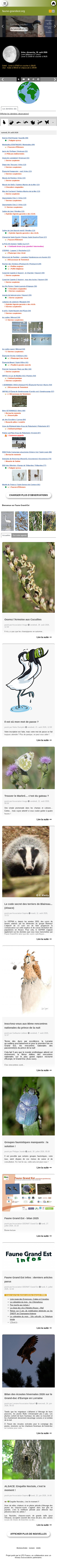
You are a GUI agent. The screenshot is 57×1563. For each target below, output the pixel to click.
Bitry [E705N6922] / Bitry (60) (13, 411)
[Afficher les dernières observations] (14, 114)
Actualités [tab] (6, 535)
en (53, 11)
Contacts (32, 1548)
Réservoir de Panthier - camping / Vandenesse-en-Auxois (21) (26, 257)
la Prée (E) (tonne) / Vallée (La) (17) (15, 244)
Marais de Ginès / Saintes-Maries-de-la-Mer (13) (21, 185)
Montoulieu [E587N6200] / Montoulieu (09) (18, 145)
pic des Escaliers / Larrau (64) (14, 420)
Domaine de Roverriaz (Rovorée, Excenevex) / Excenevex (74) (26, 459)
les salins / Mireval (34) (11, 317)
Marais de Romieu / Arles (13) (13, 178)
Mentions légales (22, 1548)
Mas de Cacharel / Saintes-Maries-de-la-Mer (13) (21, 191)
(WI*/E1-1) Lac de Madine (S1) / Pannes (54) (19, 376)
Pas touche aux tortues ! (20, 1305)
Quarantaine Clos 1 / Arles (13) (14, 198)
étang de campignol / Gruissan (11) (15, 158)
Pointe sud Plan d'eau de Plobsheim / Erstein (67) (21, 433)
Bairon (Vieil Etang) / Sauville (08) (15, 138)
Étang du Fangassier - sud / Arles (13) (17, 171)
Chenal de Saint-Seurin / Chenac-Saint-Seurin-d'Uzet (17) (24, 237)
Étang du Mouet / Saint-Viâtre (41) (15, 362)
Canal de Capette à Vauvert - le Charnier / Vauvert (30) (23, 273)
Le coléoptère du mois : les (26, 1302)
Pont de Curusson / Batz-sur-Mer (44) (16, 369)
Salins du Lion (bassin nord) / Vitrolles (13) (18, 231)
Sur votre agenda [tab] (20, 535)
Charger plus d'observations (28, 495)
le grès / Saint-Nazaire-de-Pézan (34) (16, 311)
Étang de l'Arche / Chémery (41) (14, 356)
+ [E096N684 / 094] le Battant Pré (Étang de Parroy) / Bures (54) (27, 385)
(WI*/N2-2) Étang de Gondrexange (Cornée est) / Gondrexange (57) (28, 392)
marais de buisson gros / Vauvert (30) (17, 295)
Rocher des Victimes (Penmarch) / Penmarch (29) (21, 264)
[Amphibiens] (32, 122)
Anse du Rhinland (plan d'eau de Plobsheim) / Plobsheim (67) (26, 426)
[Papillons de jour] (46, 122)
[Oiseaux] (4, 122)
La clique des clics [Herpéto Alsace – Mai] (27, 1308)
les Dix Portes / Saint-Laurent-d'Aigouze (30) (19, 286)
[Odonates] (39, 122)
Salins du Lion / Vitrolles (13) (13, 211)
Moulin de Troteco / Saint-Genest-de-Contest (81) (21, 485)
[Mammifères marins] (18, 122)
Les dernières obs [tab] (9, 109)
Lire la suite (43, 637)
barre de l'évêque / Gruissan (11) (15, 151)
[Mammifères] (11, 122)
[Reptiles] (25, 122)
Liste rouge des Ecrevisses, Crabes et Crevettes (29, 1299)
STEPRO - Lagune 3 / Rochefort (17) (16, 251)
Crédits (38, 1548)
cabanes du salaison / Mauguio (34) (16, 302)
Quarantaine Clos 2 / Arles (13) (14, 205)
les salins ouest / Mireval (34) (13, 349)
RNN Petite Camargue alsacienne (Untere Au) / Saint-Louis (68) (27, 452)
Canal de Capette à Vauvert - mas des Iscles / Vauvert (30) (25, 280)
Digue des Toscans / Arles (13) (14, 165)
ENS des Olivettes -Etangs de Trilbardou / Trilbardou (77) (24, 465)
